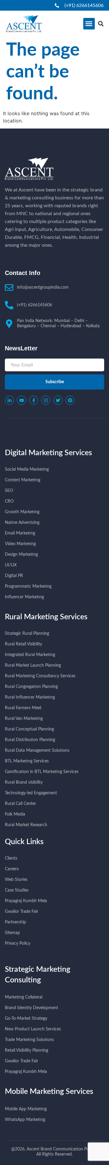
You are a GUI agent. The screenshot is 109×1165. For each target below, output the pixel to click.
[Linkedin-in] (9, 400)
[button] (89, 23)
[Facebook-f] (33, 400)
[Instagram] (45, 400)
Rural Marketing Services (46, 617)
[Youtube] (21, 400)
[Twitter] (57, 400)
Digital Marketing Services (48, 453)
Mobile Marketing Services (49, 1091)
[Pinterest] (69, 400)
